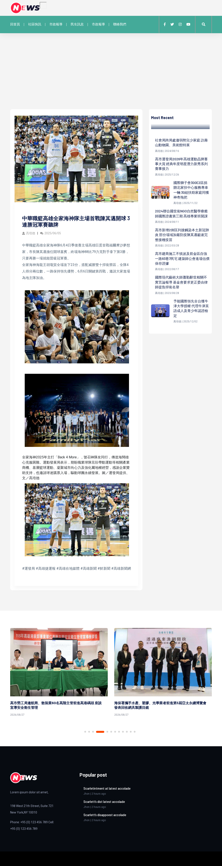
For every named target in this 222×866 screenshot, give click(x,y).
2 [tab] (89, 732)
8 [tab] (119, 732)
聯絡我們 (119, 24)
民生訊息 (77, 24)
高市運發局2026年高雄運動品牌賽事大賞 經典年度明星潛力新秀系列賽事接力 (181, 164)
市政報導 (55, 24)
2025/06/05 (52, 233)
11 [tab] (131, 732)
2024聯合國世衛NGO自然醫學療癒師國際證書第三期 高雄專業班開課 (181, 213)
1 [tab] (85, 732)
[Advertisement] (111, 76)
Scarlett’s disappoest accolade (104, 815)
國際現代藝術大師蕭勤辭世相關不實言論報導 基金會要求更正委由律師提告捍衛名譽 (181, 282)
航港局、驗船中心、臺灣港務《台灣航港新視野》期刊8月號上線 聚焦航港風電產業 (160, 705)
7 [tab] (115, 732)
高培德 (30, 233)
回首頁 (15, 24)
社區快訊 (34, 24)
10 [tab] (127, 732)
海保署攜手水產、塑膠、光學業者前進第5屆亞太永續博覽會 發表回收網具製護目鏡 (56, 705)
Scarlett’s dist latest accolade (104, 802)
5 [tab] (107, 732)
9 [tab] (123, 732)
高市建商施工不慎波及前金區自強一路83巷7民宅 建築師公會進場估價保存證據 (182, 258)
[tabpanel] (59, 673)
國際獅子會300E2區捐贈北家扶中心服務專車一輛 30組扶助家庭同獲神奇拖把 (191, 189)
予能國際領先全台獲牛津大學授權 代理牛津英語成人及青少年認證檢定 (191, 308)
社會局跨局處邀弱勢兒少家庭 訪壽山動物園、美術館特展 (181, 142)
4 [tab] (100, 732)
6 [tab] (111, 732)
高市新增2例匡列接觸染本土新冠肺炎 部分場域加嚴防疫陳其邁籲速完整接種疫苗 (182, 235)
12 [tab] (134, 732)
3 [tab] (93, 732)
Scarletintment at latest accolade (107, 788)
